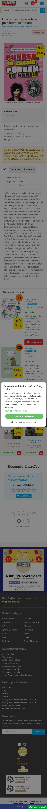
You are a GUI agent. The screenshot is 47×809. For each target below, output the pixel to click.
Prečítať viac (8, 407)
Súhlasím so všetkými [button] (24, 416)
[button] (24, 411)
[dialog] (23, 404)
